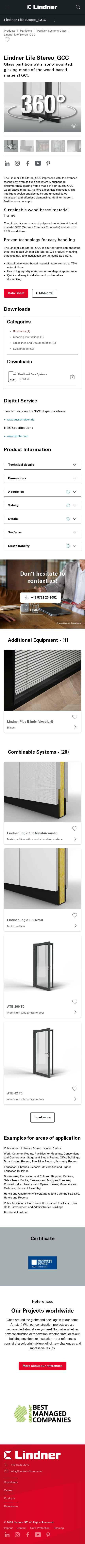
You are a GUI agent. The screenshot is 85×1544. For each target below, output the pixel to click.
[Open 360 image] (74, 125)
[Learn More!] (69, 491)
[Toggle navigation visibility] (7, 7)
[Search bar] (78, 7)
